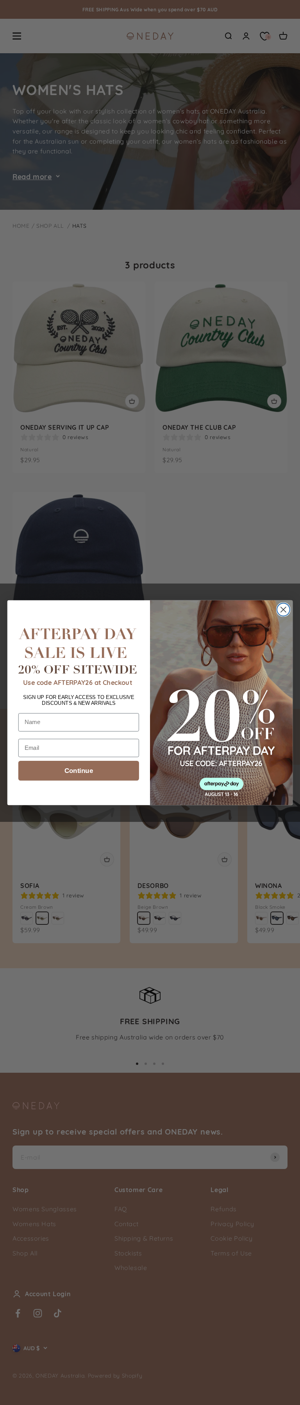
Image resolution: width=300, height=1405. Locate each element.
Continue (78, 770)
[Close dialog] (283, 609)
